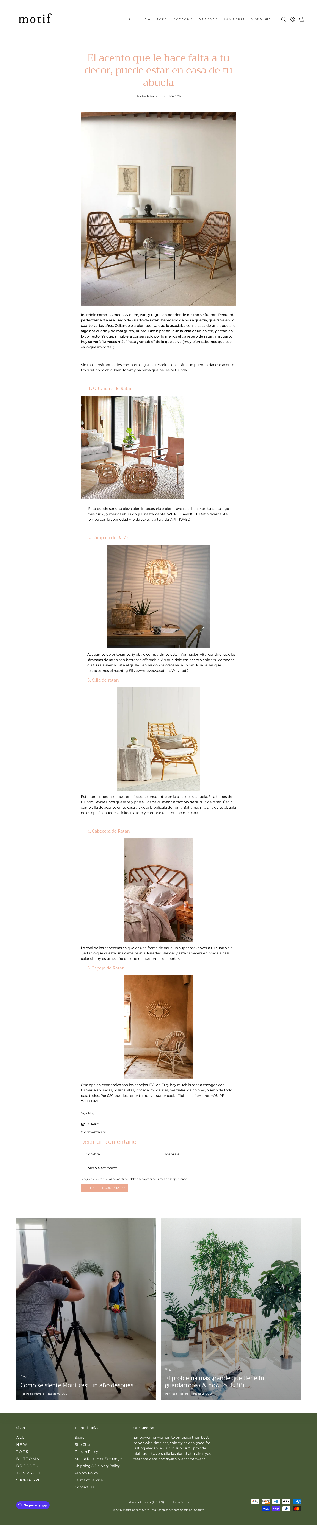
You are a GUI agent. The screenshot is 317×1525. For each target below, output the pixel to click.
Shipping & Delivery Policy (97, 1466)
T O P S (22, 1452)
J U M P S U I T (28, 1473)
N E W (21, 1445)
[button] (261, 19)
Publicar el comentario (105, 1187)
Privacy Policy (86, 1473)
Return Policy (86, 1452)
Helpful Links (86, 1428)
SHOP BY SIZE (28, 1480)
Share (93, 1124)
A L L (20, 1437)
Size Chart (83, 1445)
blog (91, 1113)
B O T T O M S (27, 1459)
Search (81, 1437)
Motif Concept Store (136, 1509)
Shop (20, 1428)
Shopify (199, 1509)
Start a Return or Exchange (98, 1459)
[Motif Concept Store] (34, 19)
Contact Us (84, 1487)
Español (179, 1502)
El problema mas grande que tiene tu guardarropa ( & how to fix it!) (214, 1381)
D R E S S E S (27, 1466)
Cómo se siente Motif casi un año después (76, 1385)
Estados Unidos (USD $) (145, 1502)
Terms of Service (89, 1480)
